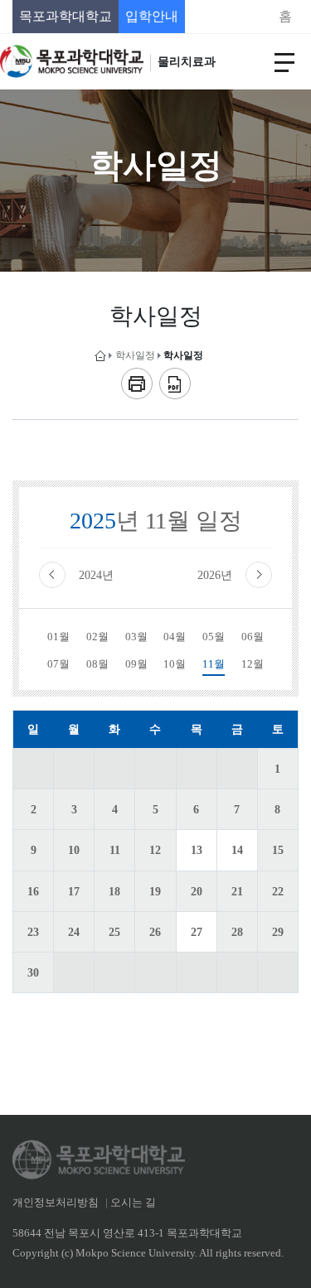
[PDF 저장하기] (175, 383)
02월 (97, 637)
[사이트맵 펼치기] (284, 61)
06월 (252, 637)
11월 (213, 664)
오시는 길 (133, 1202)
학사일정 (135, 355)
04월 (174, 637)
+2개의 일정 (194, 931)
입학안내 (151, 16)
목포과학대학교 (65, 16)
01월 (58, 637)
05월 (213, 637)
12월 (252, 664)
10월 (174, 664)
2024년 (96, 574)
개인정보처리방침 (55, 1202)
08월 (97, 664)
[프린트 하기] (137, 383)
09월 (136, 664)
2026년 (214, 574)
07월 (58, 664)
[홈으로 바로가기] (100, 356)
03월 (136, 637)
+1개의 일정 (194, 849)
